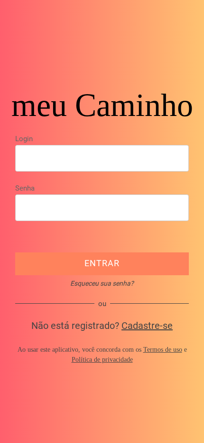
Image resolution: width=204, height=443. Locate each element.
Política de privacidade (102, 359)
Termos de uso (162, 349)
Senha (25, 188)
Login (24, 139)
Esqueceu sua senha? (102, 283)
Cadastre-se (147, 325)
